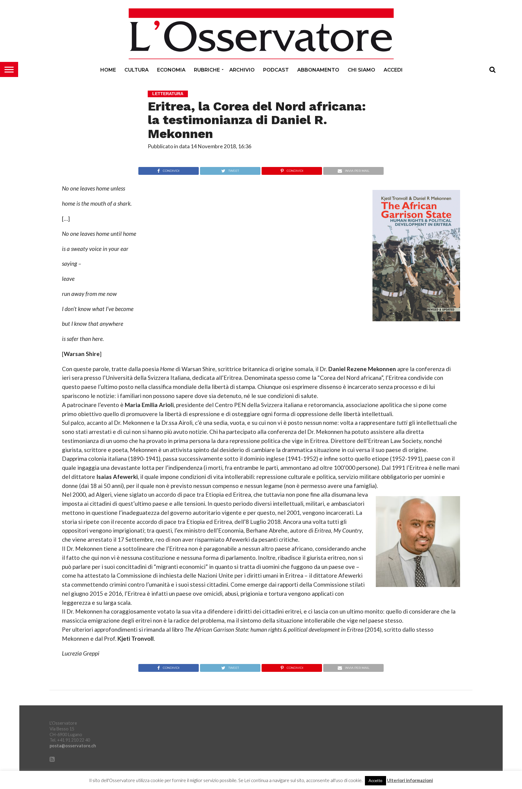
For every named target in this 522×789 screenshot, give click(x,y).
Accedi (393, 70)
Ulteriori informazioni (410, 780)
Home (108, 70)
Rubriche (207, 70)
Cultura (136, 70)
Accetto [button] (375, 780)
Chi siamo (361, 70)
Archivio (242, 70)
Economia (171, 70)
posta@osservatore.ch (73, 745)
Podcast (276, 70)
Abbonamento (318, 70)
